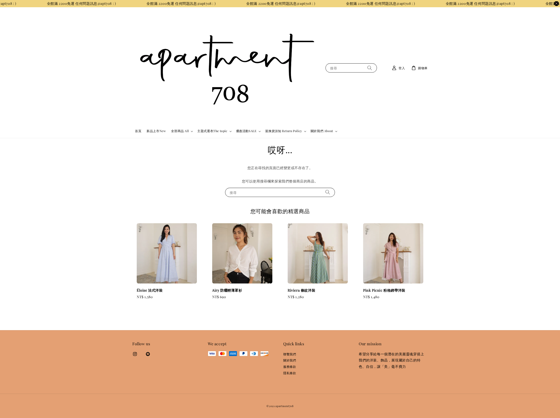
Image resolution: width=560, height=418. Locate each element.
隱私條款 (289, 373)
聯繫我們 (289, 354)
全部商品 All (180, 131)
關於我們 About (322, 131)
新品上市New (156, 131)
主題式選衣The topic (212, 131)
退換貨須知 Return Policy (283, 131)
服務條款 (289, 367)
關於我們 (289, 360)
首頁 (138, 131)
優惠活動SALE (246, 131)
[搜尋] (370, 68)
